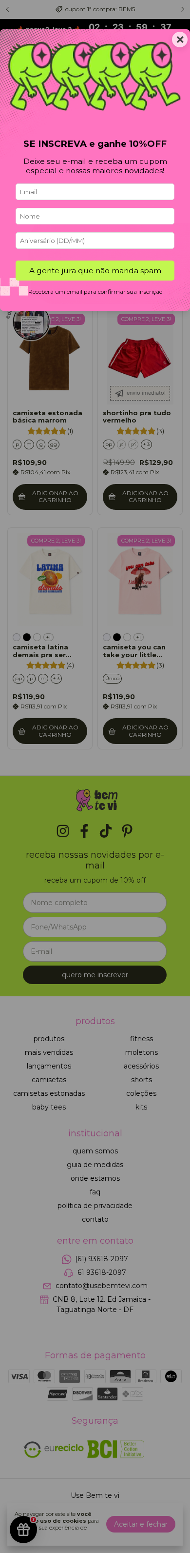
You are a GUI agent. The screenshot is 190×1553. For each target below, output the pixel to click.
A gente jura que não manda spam (95, 270)
